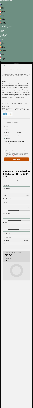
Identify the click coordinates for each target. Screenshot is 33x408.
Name (7, 126)
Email (20, 132)
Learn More (2, 38)
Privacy (11, 155)
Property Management (4, 34)
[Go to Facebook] (0, 1)
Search (1, 30)
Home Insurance (7, 237)
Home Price (6, 185)
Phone (7, 132)
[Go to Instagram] (0, 3)
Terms (7, 155)
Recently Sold (3, 35)
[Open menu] (0, 61)
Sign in (4, 23)
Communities (3, 36)
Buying (1, 32)
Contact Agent (16, 159)
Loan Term (5, 192)
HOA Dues (5, 244)
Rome (8, 70)
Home (3, 70)
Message (8, 138)
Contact (1, 39)
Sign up (1, 23)
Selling (1, 31)
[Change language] (1, 4)
